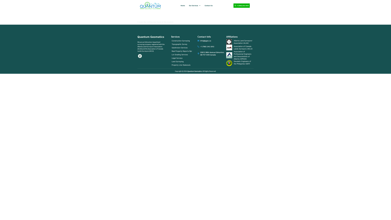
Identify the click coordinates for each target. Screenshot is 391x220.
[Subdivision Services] (183, 47)
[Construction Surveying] (183, 40)
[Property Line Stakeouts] (183, 65)
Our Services (193, 5)
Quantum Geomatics (150, 36)
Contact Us (209, 5)
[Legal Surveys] (183, 58)
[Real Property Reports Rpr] (183, 51)
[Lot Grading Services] (183, 54)
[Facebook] (140, 56)
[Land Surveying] (183, 61)
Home (183, 5)
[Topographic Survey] (183, 44)
